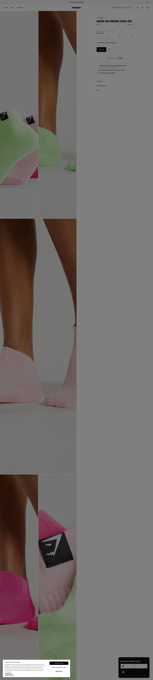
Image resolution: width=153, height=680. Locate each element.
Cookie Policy (8, 673)
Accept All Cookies (58, 663)
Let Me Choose (59, 671)
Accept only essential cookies (59, 667)
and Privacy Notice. (9, 675)
